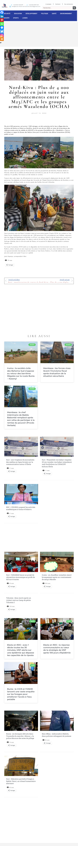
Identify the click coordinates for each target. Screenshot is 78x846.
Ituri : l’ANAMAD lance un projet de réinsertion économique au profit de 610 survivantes (20, 577)
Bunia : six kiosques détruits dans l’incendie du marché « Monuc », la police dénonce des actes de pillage (20, 736)
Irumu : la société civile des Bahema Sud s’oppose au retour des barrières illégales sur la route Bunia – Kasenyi (21, 373)
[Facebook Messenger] (2, 28)
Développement (31, 13)
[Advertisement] (39, 34)
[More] (2, 39)
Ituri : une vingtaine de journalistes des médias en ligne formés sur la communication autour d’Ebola (20, 462)
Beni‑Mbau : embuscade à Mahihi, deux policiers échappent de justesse (56, 735)
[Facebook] (2, 12)
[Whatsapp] (2, 24)
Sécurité (7, 13)
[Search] (74, 7)
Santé (54, 13)
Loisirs (24, 18)
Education (18, 13)
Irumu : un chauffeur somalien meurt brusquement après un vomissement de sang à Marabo (57, 577)
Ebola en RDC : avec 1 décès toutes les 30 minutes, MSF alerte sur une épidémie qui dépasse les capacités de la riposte (20, 650)
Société (6, 18)
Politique (44, 13)
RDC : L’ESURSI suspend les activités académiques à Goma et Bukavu (20, 508)
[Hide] (1, 43)
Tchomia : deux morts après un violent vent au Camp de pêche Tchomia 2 (18, 600)
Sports (16, 18)
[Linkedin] (2, 16)
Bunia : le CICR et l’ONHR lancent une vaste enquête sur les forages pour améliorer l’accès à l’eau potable (21, 694)
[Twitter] (2, 31)
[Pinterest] (2, 20)
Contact (57, 4)
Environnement (66, 13)
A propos (48, 4)
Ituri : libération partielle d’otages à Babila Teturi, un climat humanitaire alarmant (21, 781)
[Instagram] (2, 35)
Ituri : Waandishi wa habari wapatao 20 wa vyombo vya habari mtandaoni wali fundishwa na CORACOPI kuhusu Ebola (57, 463)
